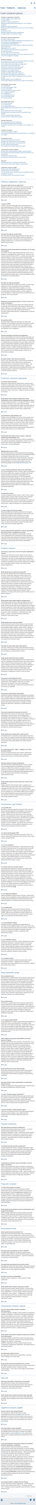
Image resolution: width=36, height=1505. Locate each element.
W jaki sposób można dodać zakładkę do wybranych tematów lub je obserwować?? (17, 153)
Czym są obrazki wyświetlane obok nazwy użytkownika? (14, 49)
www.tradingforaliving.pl (20, 1503)
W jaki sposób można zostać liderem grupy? (11, 110)
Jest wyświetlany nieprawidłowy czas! (10, 43)
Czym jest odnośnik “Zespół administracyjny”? (11, 116)
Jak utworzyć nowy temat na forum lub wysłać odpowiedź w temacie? (17, 61)
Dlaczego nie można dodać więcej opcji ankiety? (12, 67)
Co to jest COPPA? (5, 20)
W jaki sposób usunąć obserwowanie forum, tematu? (13, 157)
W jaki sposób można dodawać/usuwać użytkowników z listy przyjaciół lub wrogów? (18, 133)
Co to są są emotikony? (6, 89)
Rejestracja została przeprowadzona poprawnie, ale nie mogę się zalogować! (16, 24)
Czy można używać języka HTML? (9, 87)
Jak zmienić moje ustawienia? (8, 39)
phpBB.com (27, 462)
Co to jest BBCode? (5, 85)
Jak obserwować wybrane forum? (9, 155)
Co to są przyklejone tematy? (8, 95)
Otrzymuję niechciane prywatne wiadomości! (11, 123)
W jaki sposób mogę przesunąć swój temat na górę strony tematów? (17, 80)
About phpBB (4, 1421)
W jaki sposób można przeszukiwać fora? (10, 140)
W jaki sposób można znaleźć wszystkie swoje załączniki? (14, 164)
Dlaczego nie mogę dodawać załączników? (11, 71)
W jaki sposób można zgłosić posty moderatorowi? (13, 74)
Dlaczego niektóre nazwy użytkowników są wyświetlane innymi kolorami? (16, 113)
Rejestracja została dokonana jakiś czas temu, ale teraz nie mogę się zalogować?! (17, 28)
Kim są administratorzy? (7, 103)
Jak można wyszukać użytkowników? (9, 144)
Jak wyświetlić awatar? (6, 51)
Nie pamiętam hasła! (6, 31)
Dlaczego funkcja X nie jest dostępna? (10, 170)
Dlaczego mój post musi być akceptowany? (11, 79)
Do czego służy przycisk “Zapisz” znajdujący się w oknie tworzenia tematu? (16, 76)
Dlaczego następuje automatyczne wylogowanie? (12, 32)
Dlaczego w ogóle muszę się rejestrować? (11, 18)
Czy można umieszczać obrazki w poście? (11, 90)
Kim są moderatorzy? (6, 104)
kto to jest (3, 1453)
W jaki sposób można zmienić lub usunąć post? (12, 62)
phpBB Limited (21, 1414)
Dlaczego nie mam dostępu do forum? (10, 70)
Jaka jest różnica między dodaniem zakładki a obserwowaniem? (16, 151)
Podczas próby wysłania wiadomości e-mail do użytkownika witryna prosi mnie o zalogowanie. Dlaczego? (17, 55)
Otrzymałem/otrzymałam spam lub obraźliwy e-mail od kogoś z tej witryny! (17, 125)
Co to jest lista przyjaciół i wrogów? (9, 131)
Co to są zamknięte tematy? (7, 96)
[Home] (4, 2)
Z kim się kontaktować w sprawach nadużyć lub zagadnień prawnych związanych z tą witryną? (17, 172)
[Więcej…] (35, 8)
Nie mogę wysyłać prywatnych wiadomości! (11, 122)
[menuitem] (32, 3)
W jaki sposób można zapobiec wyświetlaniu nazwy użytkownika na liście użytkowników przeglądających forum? (17, 41)
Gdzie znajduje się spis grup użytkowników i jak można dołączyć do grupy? (17, 108)
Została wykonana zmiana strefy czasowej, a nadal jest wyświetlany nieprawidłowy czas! (17, 45)
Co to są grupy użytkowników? (8, 106)
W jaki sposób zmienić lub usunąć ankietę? (11, 68)
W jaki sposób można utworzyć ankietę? (10, 65)
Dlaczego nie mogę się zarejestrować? (10, 22)
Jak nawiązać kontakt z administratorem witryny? (12, 175)
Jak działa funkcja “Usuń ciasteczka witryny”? (11, 34)
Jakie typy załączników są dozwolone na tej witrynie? (13, 162)
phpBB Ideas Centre (19, 1433)
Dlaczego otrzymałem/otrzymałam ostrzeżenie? (12, 73)
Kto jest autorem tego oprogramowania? (10, 169)
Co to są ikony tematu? (6, 98)
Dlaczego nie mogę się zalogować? (9, 26)
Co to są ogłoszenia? (6, 93)
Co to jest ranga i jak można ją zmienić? (10, 52)
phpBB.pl (18, 462)
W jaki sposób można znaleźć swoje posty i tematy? (13, 146)
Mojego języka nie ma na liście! (8, 48)
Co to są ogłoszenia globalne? (8, 92)
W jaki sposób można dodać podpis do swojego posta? (14, 64)
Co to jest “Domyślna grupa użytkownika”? (11, 115)
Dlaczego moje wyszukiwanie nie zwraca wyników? (13, 141)
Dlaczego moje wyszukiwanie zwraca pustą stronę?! (13, 143)
